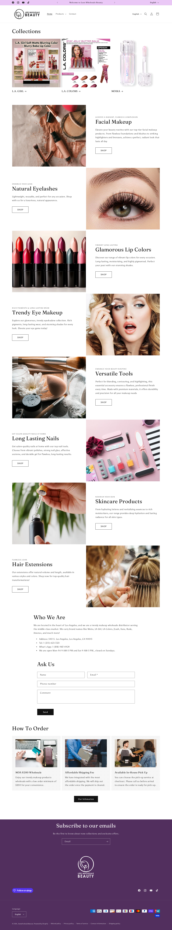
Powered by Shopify (41, 924)
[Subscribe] (107, 841)
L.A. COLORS (70, 91)
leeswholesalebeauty (25, 924)
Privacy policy (69, 923)
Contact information (98, 923)
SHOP (104, 150)
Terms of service (82, 923)
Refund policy (56, 923)
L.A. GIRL (18, 91)
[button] (60, 14)
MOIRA (115, 91)
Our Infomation (86, 799)
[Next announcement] (115, 2)
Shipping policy (114, 923)
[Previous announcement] (57, 2)
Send (45, 712)
